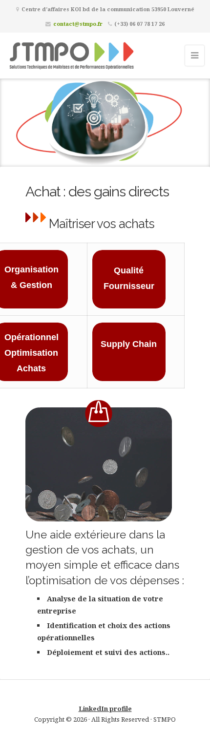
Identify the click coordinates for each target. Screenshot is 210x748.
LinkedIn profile (105, 708)
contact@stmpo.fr (78, 23)
